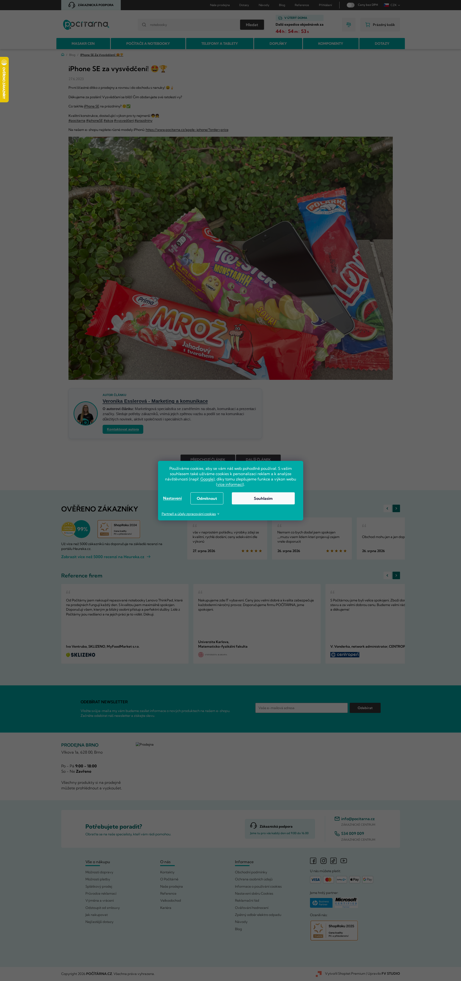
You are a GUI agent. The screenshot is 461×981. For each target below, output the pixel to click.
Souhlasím (263, 498)
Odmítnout (207, 498)
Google (206, 479)
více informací (230, 484)
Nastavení (172, 498)
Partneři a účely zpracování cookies (189, 514)
